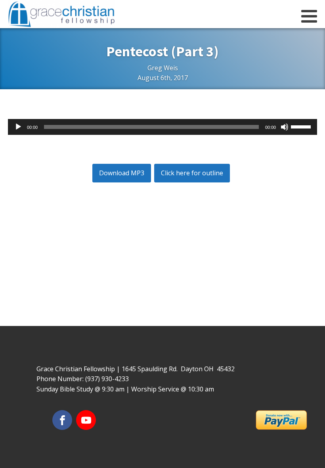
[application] (162, 127)
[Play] (18, 127)
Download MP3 (121, 173)
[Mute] (285, 127)
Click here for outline (192, 173)
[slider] (302, 126)
